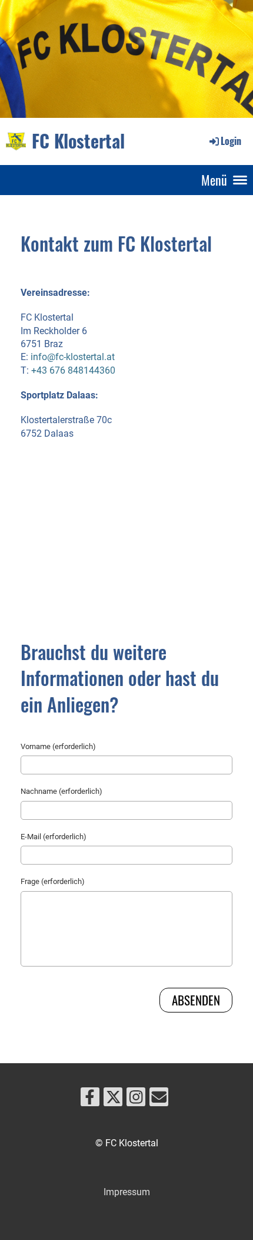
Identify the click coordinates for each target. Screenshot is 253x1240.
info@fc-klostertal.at (73, 356)
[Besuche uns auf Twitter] (113, 1100)
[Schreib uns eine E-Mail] (158, 1100)
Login (231, 141)
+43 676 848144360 (73, 370)
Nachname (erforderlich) (61, 791)
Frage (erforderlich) (53, 881)
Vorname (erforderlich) (58, 746)
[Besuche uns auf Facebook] (90, 1100)
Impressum (127, 1192)
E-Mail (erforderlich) (53, 836)
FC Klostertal (78, 140)
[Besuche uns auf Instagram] (135, 1100)
